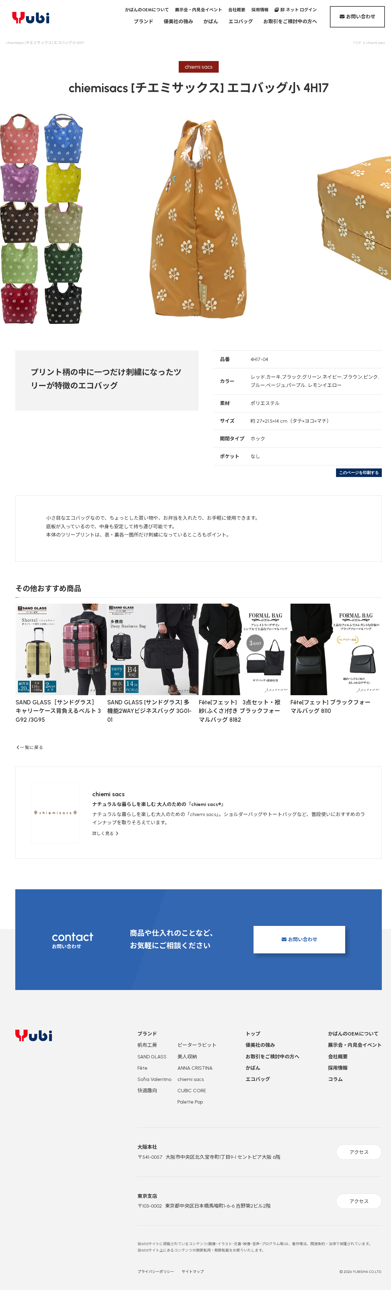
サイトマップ (193, 1272)
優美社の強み (178, 21)
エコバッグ (240, 21)
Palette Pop (190, 1102)
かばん (210, 21)
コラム (335, 1079)
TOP (357, 43)
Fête (142, 1068)
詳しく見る (103, 833)
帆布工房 (147, 1045)
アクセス (359, 1152)
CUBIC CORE (191, 1090)
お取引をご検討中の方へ (290, 21)
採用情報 (260, 10)
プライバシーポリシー (155, 1272)
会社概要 (236, 10)
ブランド (143, 21)
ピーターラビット (197, 1045)
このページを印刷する (359, 472)
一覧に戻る (31, 747)
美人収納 (187, 1057)
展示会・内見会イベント (198, 10)
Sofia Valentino (154, 1079)
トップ (253, 1034)
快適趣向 (147, 1090)
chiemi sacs (190, 1079)
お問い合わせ (360, 17)
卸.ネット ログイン (298, 10)
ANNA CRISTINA (195, 1068)
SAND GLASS (151, 1057)
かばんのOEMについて (147, 10)
